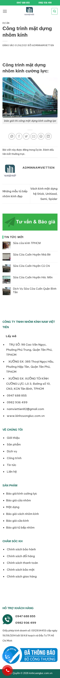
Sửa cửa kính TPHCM (27, 243)
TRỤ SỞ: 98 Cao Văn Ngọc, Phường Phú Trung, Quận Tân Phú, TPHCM (29, 350)
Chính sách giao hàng (21, 576)
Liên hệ (11, 471)
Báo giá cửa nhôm (18, 500)
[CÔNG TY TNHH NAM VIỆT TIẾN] (29, 11)
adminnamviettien (43, 45)
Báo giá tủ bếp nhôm (20, 527)
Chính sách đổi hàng (20, 556)
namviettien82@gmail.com (25, 409)
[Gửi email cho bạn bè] (33, 136)
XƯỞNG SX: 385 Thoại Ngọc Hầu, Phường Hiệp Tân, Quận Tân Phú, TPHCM (30, 367)
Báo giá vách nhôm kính (22, 514)
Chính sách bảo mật (20, 569)
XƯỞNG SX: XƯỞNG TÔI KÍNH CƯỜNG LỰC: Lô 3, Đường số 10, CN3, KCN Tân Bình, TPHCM (28, 384)
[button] (4, 11)
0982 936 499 (45, 2)
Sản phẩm (13, 444)
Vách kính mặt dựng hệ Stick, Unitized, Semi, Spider (44, 194)
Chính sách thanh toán (22, 563)
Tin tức (11, 465)
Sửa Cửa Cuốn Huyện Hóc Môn (32, 277)
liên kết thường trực (13, 153)
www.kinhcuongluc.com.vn (26, 416)
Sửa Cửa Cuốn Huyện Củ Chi (31, 266)
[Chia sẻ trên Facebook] (19, 136)
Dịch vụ (11, 451)
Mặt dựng (12, 507)
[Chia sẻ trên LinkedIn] (48, 136)
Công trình (14, 458)
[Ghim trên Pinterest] (41, 136)
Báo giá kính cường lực (21, 493)
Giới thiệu (13, 438)
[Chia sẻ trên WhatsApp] (11, 136)
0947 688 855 (23, 2)
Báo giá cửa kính (18, 521)
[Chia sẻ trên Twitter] (26, 136)
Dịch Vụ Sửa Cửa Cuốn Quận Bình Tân (34, 290)
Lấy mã (11, 336)
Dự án (6, 23)
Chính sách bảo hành (21, 549)
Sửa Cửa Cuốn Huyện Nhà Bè (31, 254)
